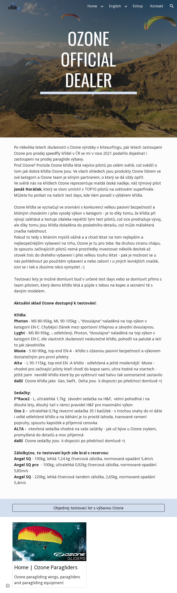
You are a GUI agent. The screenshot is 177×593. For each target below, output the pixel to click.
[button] (172, 6)
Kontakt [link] (156, 6)
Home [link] (92, 6)
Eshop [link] (138, 6)
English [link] (115, 6)
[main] (88, 69)
